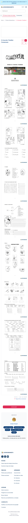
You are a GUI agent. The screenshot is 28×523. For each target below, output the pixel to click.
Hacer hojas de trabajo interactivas (9, 463)
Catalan (14, 432)
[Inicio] (7, 7)
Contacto (3, 507)
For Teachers (17, 478)
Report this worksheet (21, 398)
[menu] (26, 7)
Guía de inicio (17, 472)
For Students (17, 480)
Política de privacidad (14, 515)
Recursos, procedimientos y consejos (9, 497)
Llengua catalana (8, 427)
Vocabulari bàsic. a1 (19, 427)
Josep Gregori (14, 423)
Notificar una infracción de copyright (9, 504)
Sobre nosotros (4, 490)
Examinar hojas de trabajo (7, 466)
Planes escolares (5, 475)
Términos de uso (14, 514)
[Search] (2, 10)
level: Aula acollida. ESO (16, 430)
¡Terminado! (14, 406)
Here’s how (14, 3)
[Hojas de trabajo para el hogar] (1, 15)
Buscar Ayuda (4, 495)
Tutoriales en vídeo (18, 475)
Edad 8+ (7, 430)
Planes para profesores (6, 472)
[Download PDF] (25, 40)
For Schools (16, 483)
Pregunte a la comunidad (7, 492)
